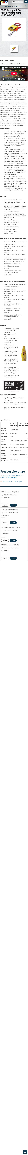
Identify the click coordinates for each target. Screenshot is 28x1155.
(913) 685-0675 (13, 6)
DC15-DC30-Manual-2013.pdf (12, 481)
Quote (5, 505)
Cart (14, 505)
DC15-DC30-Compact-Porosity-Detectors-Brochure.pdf (11, 476)
